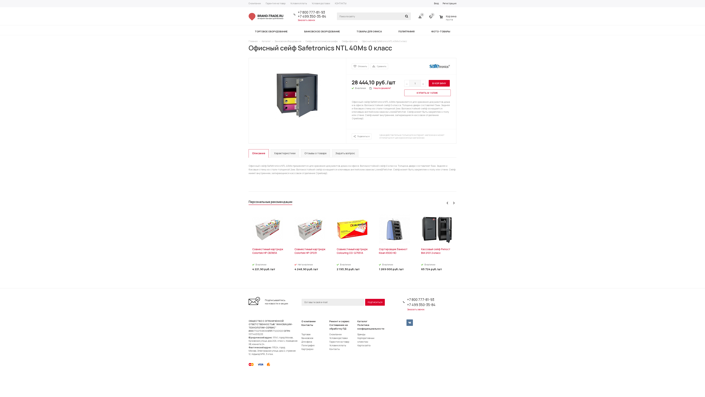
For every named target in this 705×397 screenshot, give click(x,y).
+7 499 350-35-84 (312, 16)
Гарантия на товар (339, 341)
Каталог (362, 321)
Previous (447, 203)
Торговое (305, 334)
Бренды (361, 334)
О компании (308, 321)
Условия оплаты (337, 345)
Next (453, 203)
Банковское (307, 338)
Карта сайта (363, 345)
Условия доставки (338, 338)
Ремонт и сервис (339, 321)
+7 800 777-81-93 (311, 12)
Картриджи (307, 349)
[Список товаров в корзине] (448, 18)
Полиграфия (307, 345)
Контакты (307, 325)
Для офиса (306, 341)
